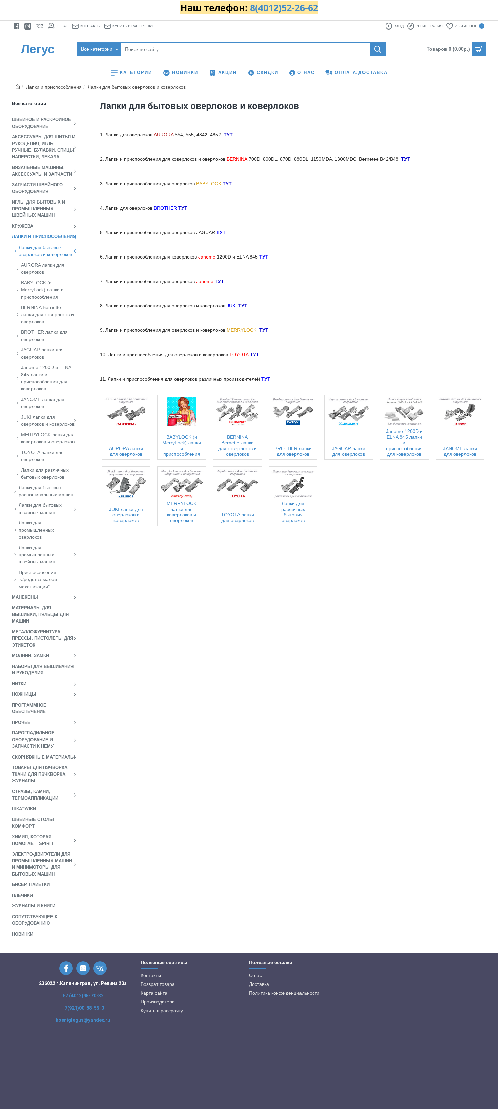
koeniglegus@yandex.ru (83, 1020)
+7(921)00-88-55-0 (83, 1008)
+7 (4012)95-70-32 (83, 995)
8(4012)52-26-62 (284, 8)
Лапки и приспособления (54, 87)
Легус (38, 49)
